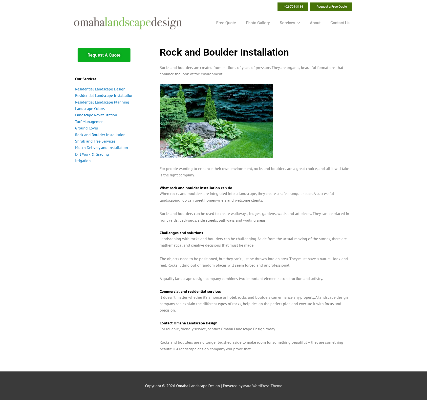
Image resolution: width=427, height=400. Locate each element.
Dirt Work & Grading (92, 154)
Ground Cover (86, 128)
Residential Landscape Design (100, 88)
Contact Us (339, 23)
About (315, 23)
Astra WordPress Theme (262, 385)
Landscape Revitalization (96, 114)
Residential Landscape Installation (104, 95)
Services (287, 23)
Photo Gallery (258, 23)
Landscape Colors (90, 108)
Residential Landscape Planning (102, 102)
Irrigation (83, 160)
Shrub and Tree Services (95, 141)
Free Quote (226, 23)
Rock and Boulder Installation (100, 134)
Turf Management (90, 121)
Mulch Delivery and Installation (101, 147)
